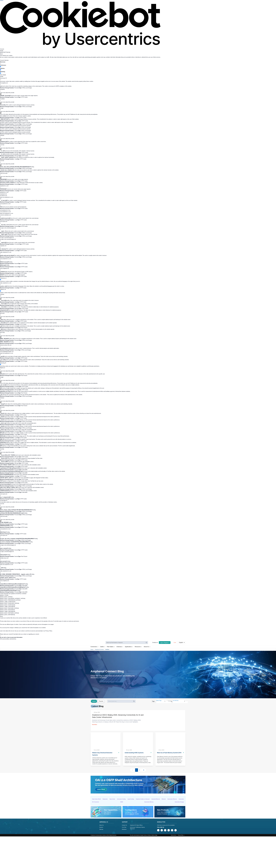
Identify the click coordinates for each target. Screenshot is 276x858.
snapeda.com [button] (3, 246)
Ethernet (164, 799)
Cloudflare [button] (2, 99)
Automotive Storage (179, 801)
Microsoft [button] (2, 314)
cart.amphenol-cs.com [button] (5, 204)
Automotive (181, 799)
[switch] (0, 66)
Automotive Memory (148, 801)
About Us (101, 825)
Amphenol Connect (99, 649)
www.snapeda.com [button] (4, 269)
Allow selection (10, 639)
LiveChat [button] (2, 145)
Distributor (124, 829)
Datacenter (105, 799)
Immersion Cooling (121, 799)
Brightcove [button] (2, 368)
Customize (4, 639)
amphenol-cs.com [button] (4, 186)
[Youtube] (162, 830)
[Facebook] (158, 830)
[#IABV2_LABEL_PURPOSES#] (7, 601)
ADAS (121, 801)
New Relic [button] (2, 333)
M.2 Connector (95, 801)
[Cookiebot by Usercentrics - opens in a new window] (80, 24)
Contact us (155, 642)
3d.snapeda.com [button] (4, 83)
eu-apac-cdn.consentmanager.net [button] (8, 228)
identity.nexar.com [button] (4, 558)
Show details (3, 74)
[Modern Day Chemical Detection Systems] (105, 741)
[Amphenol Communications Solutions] (97, 642)
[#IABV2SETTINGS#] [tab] (5, 52)
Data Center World (96, 799)
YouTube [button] (2, 449)
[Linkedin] (165, 830)
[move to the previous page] (132, 770)
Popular (101, 701)
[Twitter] (168, 830)
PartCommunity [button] (3, 174)
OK (1, 639)
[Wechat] (172, 830)
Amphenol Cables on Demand (143, 799)
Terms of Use (173, 835)
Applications (128, 646)
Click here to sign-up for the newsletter (166, 825)
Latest (94, 701)
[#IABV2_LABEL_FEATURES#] (7, 606)
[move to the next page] (143, 770)
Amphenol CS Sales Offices (136, 825)
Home (92, 649)
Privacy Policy (180, 835)
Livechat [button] (2, 161)
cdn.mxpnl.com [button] (3, 222)
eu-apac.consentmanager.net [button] (7, 552)
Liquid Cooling (131, 799)
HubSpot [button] (2, 136)
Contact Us (124, 825)
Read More (94, 724)
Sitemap (101, 829)
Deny (15, 639)
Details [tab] (1, 50)
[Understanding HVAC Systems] (138, 741)
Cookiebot (24, 593)
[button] (80, 196)
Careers (101, 827)
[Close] (134, 701)
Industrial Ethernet (155, 799)
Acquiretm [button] (2, 90)
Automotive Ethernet (172, 799)
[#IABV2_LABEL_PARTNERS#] (7, 611)
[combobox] (163, 702)
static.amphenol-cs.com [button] (5, 253)
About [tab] (1, 54)
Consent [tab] (2, 49)
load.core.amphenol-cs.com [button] (6, 565)
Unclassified (3, 500)
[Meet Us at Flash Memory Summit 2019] (170, 741)
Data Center (112, 799)
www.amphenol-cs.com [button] (5, 259)
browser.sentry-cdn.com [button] (5, 345)
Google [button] (1, 109)
